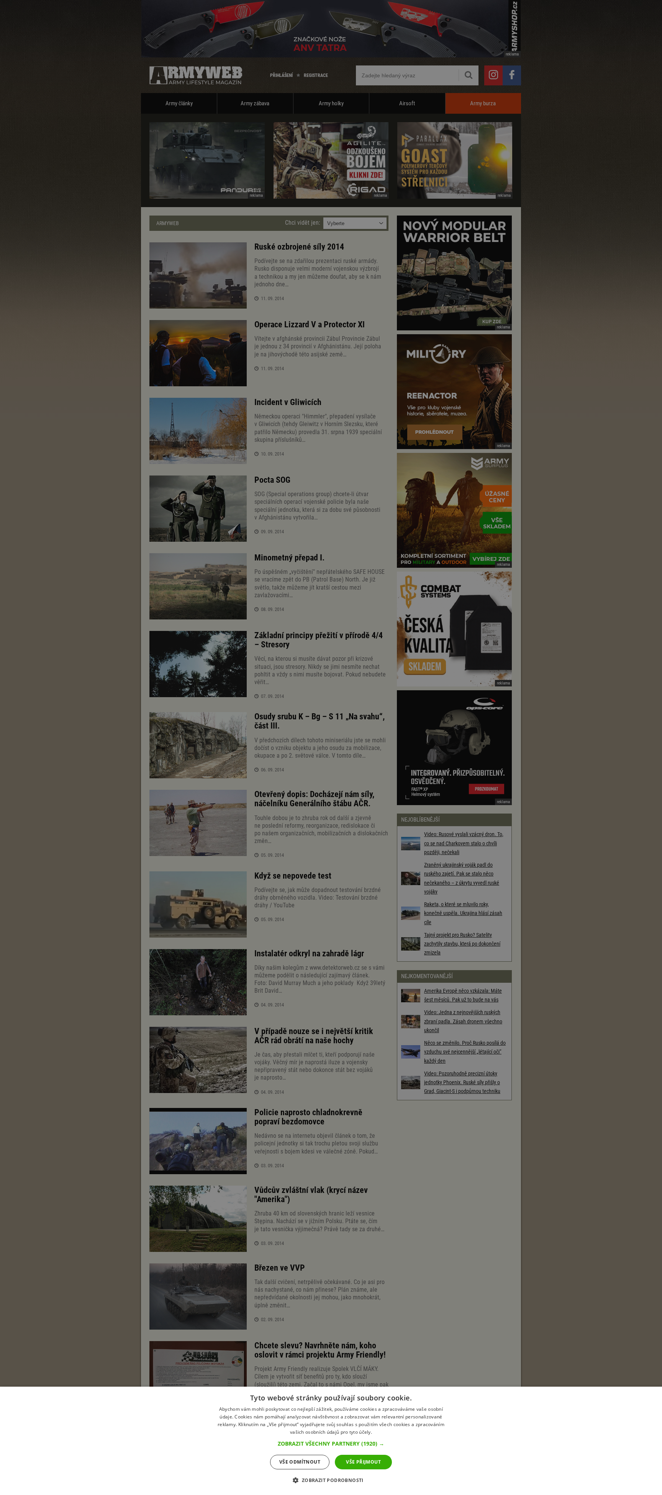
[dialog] (331, 1441)
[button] (331, 1443)
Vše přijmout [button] (363, 1462)
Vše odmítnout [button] (299, 1462)
